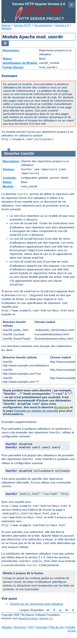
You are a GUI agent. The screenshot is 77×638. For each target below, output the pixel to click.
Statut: (7, 58)
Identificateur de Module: (20, 63)
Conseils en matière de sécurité (36, 410)
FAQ (31, 627)
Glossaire (41, 627)
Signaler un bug (71, 629)
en (48, 610)
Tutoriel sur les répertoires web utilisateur (36, 603)
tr (73, 610)
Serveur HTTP (22, 25)
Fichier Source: (13, 67)
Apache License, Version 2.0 (35, 618)
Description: (11, 50)
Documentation (43, 25)
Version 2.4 (62, 25)
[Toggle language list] (5, 43)
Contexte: (9, 177)
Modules (6, 28)
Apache (5, 25)
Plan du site (56, 627)
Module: (8, 186)
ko (66, 610)
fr (54, 610)
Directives (20, 627)
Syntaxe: (9, 169)
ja (60, 610)
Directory (61, 407)
